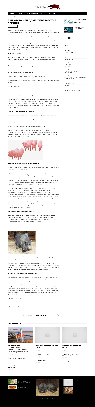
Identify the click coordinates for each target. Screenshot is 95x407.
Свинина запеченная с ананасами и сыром (23, 386)
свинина (22, 306)
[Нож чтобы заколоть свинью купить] (47, 335)
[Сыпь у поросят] (68, 390)
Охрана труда (68, 66)
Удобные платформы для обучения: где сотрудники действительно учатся (80, 21)
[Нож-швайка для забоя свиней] (74, 335)
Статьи (67, 85)
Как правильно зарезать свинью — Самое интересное (45, 314)
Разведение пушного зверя (72, 75)
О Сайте (9, 1)
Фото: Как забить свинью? (15, 298)
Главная (12, 13)
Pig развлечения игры (70, 40)
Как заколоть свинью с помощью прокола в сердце (23, 314)
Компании (67, 57)
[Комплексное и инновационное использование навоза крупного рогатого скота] (20, 335)
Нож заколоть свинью (41, 360)
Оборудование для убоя (71, 62)
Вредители (67, 47)
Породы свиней (69, 69)
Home (9, 17)
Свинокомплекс (69, 83)
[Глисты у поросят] (68, 382)
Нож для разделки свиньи (42, 354)
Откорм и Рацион (69, 64)
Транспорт (67, 88)
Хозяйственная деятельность (72, 90)
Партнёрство (51, 13)
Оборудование (69, 59)
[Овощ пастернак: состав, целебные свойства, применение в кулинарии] (12, 381)
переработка (15, 306)
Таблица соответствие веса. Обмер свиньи (30, 13)
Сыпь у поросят (77, 388)
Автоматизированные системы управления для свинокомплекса (80, 28)
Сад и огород (68, 80)
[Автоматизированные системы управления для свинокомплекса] (68, 30)
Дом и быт (67, 50)
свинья (26, 306)
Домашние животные (70, 52)
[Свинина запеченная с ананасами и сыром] (12, 387)
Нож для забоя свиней (68, 362)
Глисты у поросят (78, 380)
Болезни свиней (69, 43)
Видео (66, 45)
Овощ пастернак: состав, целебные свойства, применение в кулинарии (24, 381)
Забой (66, 55)
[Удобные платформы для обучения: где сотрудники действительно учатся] (68, 21)
